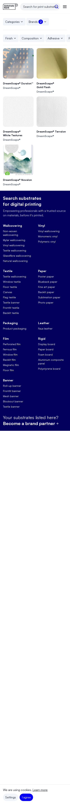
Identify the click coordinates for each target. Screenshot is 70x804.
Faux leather (45, 328)
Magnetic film (11, 365)
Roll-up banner (12, 385)
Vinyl (41, 225)
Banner (8, 380)
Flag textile (9, 297)
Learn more (40, 790)
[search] (56, 6)
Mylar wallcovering (14, 240)
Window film (10, 354)
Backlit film (9, 359)
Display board (46, 344)
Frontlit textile (11, 307)
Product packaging (14, 328)
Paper (42, 271)
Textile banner (11, 302)
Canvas (7, 292)
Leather (43, 323)
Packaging (10, 323)
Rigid (41, 338)
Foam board (45, 354)
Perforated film (12, 344)
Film (6, 338)
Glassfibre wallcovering (17, 255)
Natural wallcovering (15, 260)
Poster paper (46, 276)
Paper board (45, 349)
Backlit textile (11, 312)
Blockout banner (13, 401)
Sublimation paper (49, 297)
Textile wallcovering (14, 250)
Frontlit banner (12, 391)
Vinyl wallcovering (13, 245)
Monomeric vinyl (47, 236)
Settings (10, 797)
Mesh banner (11, 396)
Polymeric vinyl (47, 241)
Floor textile (10, 286)
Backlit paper (46, 292)
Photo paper (45, 302)
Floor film (8, 370)
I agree (26, 797)
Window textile (12, 281)
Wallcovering (12, 225)
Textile (8, 271)
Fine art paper (46, 286)
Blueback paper (47, 281)
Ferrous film (10, 349)
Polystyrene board (49, 368)
